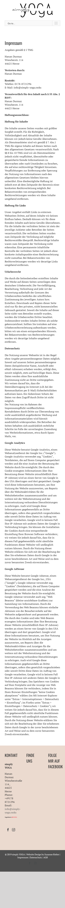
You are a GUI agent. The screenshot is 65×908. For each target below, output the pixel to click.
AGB (45, 857)
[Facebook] (8, 829)
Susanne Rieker (51, 854)
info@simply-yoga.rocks (13, 810)
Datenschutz (36, 857)
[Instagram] (13, 829)
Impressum (22, 857)
